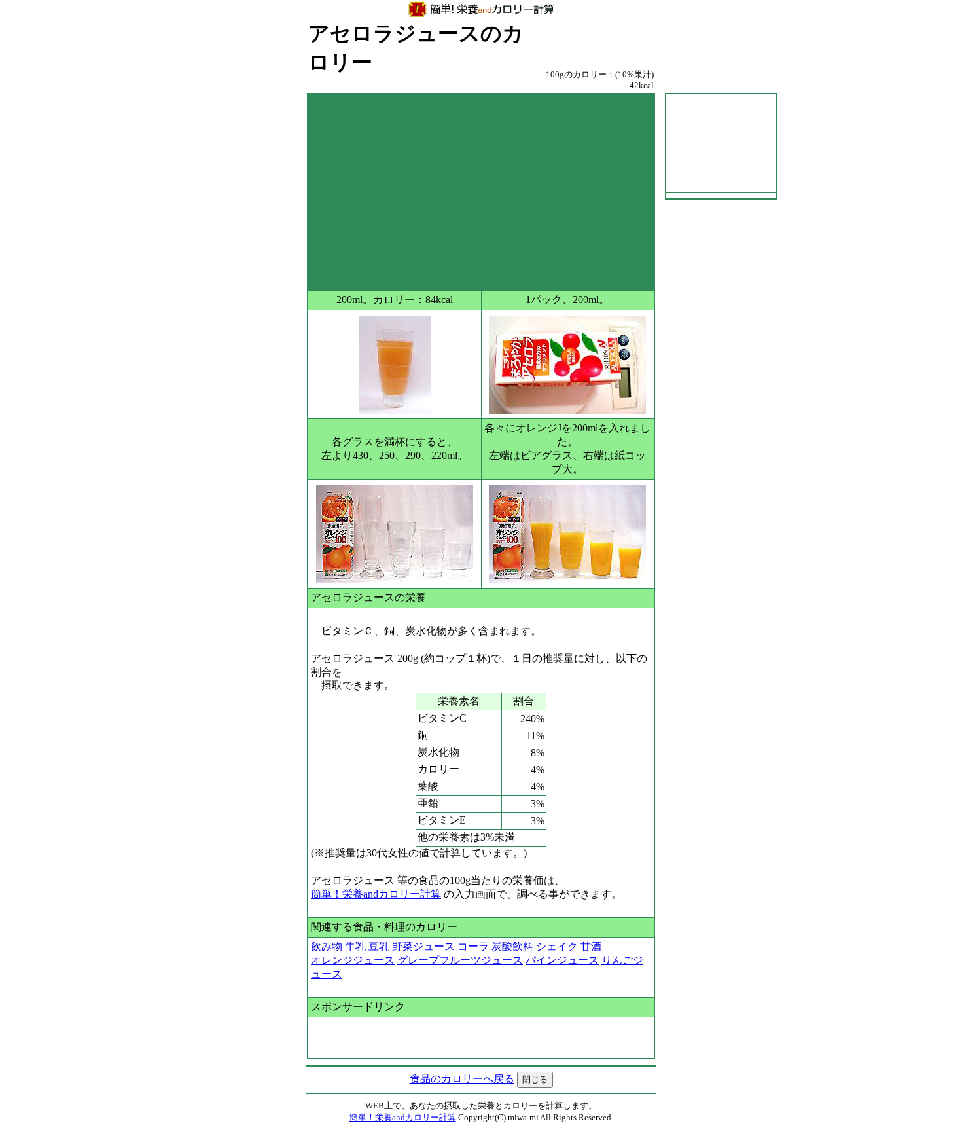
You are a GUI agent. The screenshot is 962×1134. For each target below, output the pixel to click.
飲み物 (326, 946)
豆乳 (378, 946)
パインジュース (562, 960)
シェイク (557, 946)
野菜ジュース (423, 946)
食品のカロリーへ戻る (462, 1078)
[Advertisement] (481, 192)
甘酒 (590, 946)
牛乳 (355, 946)
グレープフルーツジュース (460, 960)
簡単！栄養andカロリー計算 (376, 894)
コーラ (473, 946)
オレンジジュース (353, 960)
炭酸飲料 (512, 946)
